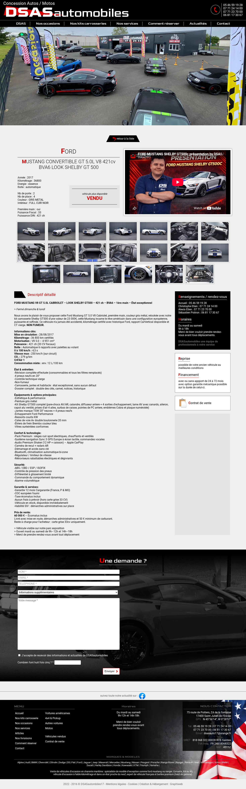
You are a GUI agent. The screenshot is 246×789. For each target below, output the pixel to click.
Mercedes (115, 762)
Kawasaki (127, 765)
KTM (136, 765)
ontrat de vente (199, 403)
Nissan (135, 762)
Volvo (218, 762)
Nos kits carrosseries (88, 24)
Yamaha (154, 765)
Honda (116, 765)
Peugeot (145, 762)
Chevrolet (43, 762)
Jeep (94, 762)
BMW (34, 762)
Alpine (20, 762)
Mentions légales (116, 784)
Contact (223, 24)
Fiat (73, 762)
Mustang (126, 762)
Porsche (155, 762)
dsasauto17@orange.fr (217, 733)
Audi (27, 762)
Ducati (90, 765)
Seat (196, 762)
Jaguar (87, 762)
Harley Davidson (103, 765)
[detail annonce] (31, 231)
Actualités (198, 24)
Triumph (144, 765)
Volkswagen (206, 762)
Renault (189, 762)
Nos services (127, 24)
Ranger (179, 762)
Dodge (62, 762)
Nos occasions (48, 24)
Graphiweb (176, 784)
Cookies (132, 784)
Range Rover (167, 762)
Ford (79, 762)
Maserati (103, 762)
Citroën (53, 762)
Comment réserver (163, 24)
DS (68, 762)
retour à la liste (125, 138)
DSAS (21, 24)
